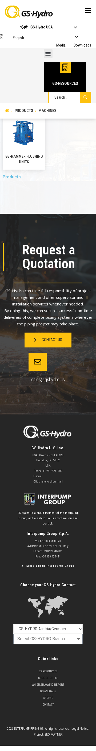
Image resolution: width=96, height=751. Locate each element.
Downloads (82, 45)
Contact (48, 704)
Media (61, 45)
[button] (48, 53)
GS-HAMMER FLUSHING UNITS (24, 159)
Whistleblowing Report (48, 684)
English (18, 37)
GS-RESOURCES (65, 83)
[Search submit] (85, 97)
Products (12, 176)
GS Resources (48, 671)
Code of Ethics (48, 678)
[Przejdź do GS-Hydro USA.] (7, 110)
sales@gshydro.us (48, 379)
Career (48, 698)
